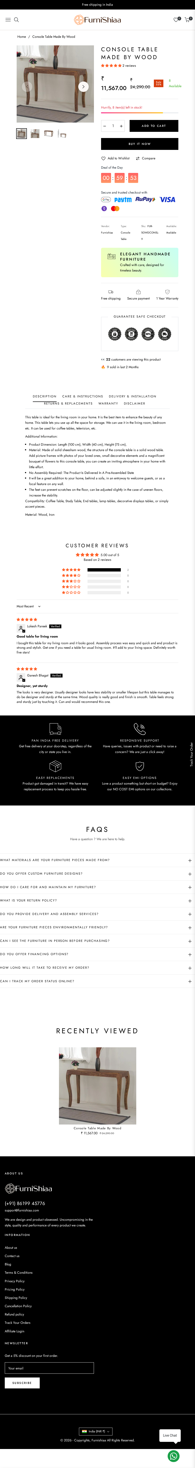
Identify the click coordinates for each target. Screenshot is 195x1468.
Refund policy (14, 1314)
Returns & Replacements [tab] (68, 404)
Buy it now (140, 144)
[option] (55, 84)
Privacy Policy (14, 1281)
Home (21, 36)
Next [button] (83, 86)
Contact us (12, 1256)
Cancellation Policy (18, 1306)
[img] (27, 619)
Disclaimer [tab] (135, 404)
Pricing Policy (14, 1289)
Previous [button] (27, 86)
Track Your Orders (17, 1322)
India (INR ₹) (97, 1431)
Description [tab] (44, 397)
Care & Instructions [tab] (82, 397)
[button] (111, 65)
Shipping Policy (16, 1297)
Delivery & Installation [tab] (132, 397)
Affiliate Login (14, 1331)
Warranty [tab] (108, 404)
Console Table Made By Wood (97, 1128)
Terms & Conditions (19, 1272)
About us (11, 1247)
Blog (8, 1264)
